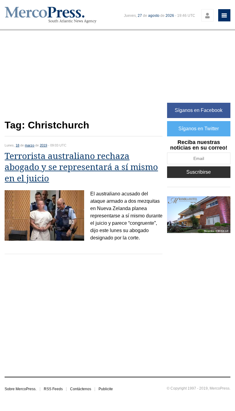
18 (17, 145)
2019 (43, 145)
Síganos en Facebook (198, 110)
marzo (29, 145)
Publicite (106, 389)
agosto (153, 15)
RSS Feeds (53, 389)
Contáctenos (80, 389)
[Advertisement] (83, 78)
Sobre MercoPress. (20, 389)
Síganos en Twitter (198, 128)
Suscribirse (198, 172)
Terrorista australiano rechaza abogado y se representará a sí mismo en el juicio (81, 167)
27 (140, 15)
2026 (170, 15)
